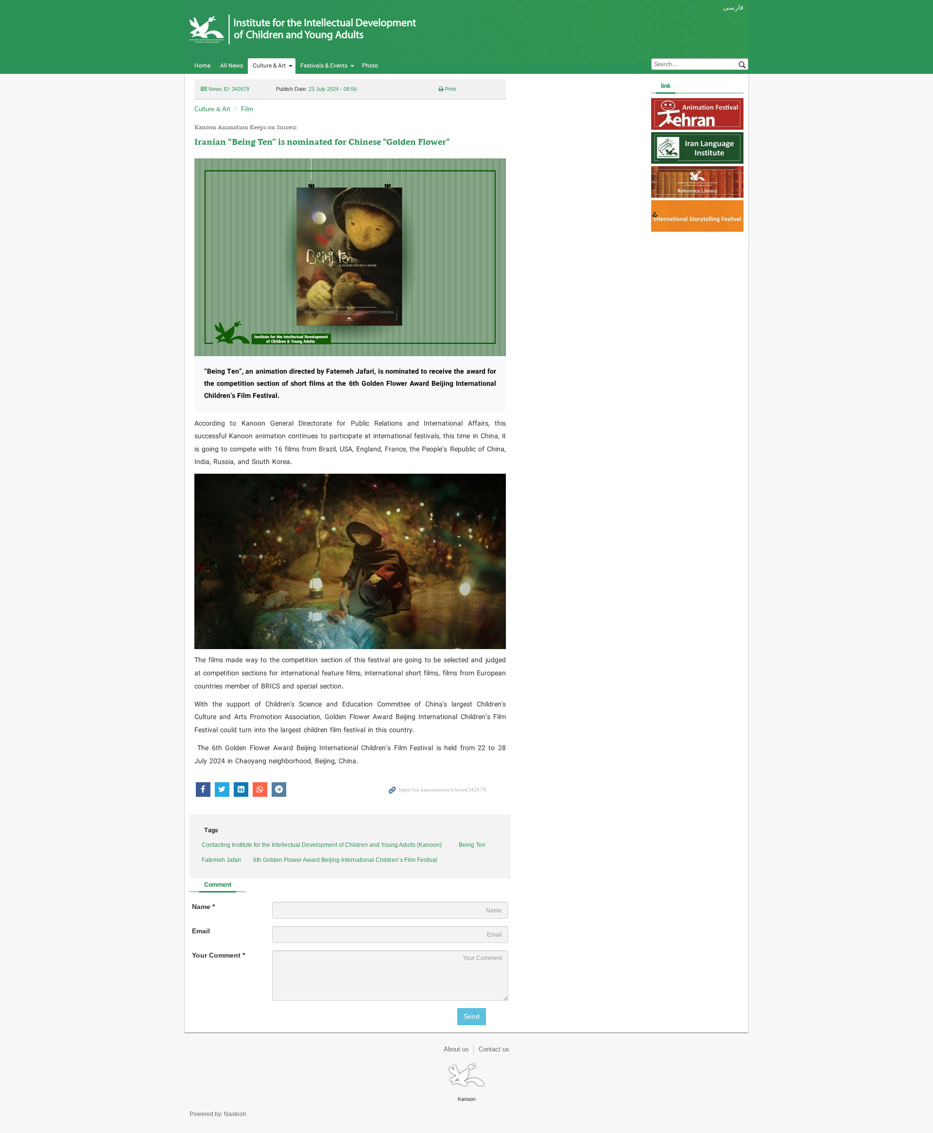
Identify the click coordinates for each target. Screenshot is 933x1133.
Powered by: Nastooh (218, 1114)
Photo (370, 65)
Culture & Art (269, 65)
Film (247, 109)
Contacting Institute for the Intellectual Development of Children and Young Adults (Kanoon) (322, 844)
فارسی (733, 7)
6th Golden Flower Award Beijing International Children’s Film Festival (345, 860)
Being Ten (472, 844)
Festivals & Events (323, 65)
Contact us (494, 1049)
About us (456, 1049)
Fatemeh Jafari (221, 860)
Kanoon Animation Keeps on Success (245, 127)
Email (201, 931)
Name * (203, 906)
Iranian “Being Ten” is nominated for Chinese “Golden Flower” (322, 142)
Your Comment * (218, 955)
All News (231, 65)
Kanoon (303, 29)
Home (202, 65)
